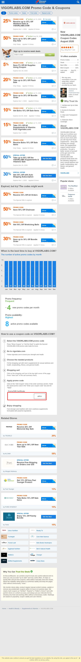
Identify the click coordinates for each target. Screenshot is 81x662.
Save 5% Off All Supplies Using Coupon (24, 66)
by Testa (6, 525)
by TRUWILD (7, 436)
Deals (24, 13)
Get (50, 55)
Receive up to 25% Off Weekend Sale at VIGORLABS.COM (23, 24)
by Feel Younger (8, 489)
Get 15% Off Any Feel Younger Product (26, 481)
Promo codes (13, 13)
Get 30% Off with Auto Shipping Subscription (23, 176)
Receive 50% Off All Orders (25, 195)
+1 (55, 29)
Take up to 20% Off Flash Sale (24, 81)
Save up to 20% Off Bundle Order (25, 96)
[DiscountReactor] (40, 2)
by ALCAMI (7, 453)
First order (33, 13)
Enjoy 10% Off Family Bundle (26, 517)
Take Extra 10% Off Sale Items (27, 499)
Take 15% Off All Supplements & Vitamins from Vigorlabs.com (24, 127)
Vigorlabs (64, 173)
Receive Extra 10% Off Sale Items (25, 143)
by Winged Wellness (10, 471)
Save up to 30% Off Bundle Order (25, 240)
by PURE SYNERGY (10, 507)
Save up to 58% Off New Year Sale (27, 446)
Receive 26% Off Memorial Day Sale (25, 428)
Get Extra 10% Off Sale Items (26, 111)
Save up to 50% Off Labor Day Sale (24, 40)
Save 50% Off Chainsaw (24, 210)
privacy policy (45, 660)
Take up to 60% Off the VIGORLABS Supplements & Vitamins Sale (26, 160)
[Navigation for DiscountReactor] (3, 2)
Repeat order (46, 13)
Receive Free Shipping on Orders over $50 (27, 463)
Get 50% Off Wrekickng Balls (26, 225)
